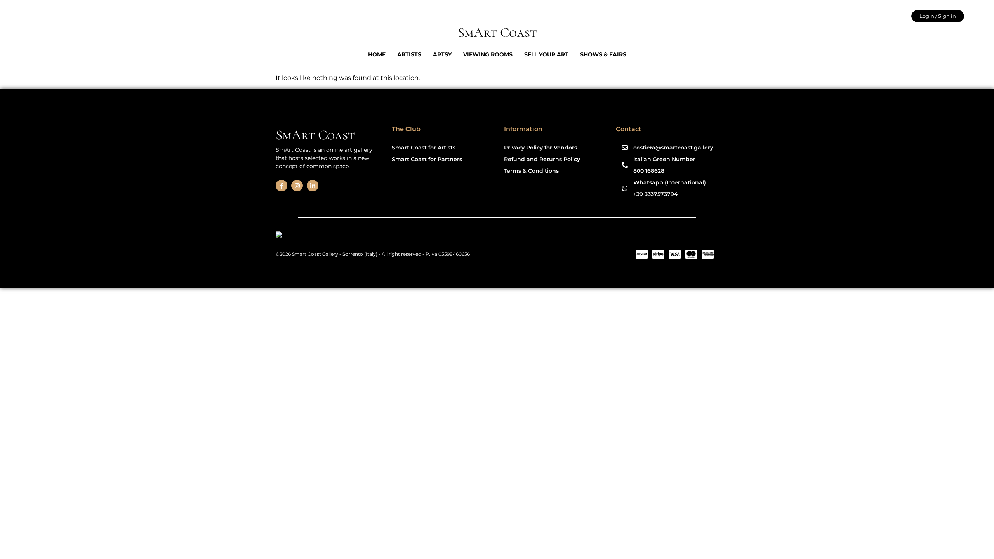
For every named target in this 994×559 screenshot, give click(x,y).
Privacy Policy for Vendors (540, 147)
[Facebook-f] (281, 185)
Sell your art (546, 54)
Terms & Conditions (531, 170)
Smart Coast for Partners (427, 159)
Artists (409, 54)
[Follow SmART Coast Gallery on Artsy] (336, 236)
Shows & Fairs (603, 54)
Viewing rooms (488, 54)
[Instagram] (297, 185)
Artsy (442, 54)
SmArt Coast (497, 32)
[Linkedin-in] (312, 185)
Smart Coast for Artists (423, 147)
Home (377, 54)
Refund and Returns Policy (542, 159)
